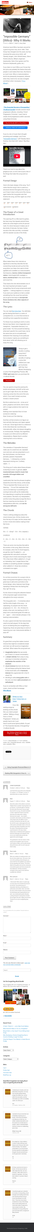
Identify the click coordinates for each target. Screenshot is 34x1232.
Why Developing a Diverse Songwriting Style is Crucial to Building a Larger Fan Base (15, 1036)
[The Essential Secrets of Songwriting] (5, 2)
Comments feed (7, 1072)
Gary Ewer (23, 43)
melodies (28, 742)
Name (5, 935)
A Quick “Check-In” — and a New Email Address (16, 1026)
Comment (6, 916)
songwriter (9, 744)
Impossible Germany (10, 139)
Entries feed (6, 1070)
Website (5, 949)
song (4, 744)
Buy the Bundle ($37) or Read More (16, 123)
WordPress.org (7, 1075)
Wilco (13, 744)
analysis (25, 740)
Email (5, 943)
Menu (30, 2)
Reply (28, 788)
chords (5, 742)
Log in (4, 1068)
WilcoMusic (7, 690)
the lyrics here (16, 311)
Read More (9, 380)
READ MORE (8, 1016)
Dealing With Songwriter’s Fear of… (17, 773)
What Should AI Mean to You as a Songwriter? (15, 1028)
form (8, 742)
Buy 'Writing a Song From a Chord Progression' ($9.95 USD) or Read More (17, 733)
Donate (17, 976)
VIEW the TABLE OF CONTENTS (15, 127)
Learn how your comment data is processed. (16, 963)
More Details (6, 10)
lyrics (23, 742)
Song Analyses (13, 740)
